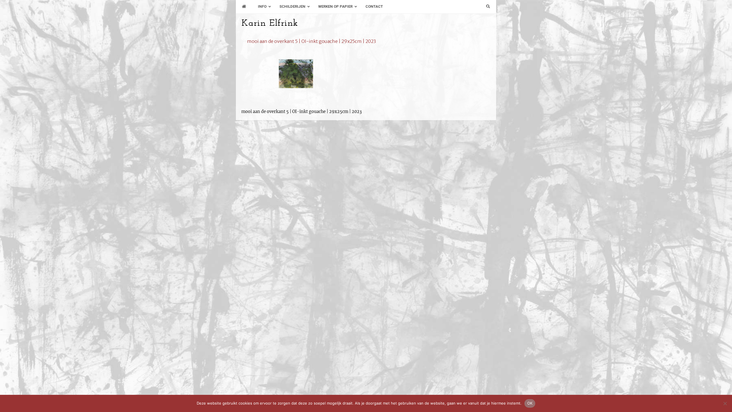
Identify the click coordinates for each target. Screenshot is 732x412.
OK (530, 403)
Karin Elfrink (270, 23)
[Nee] (725, 403)
